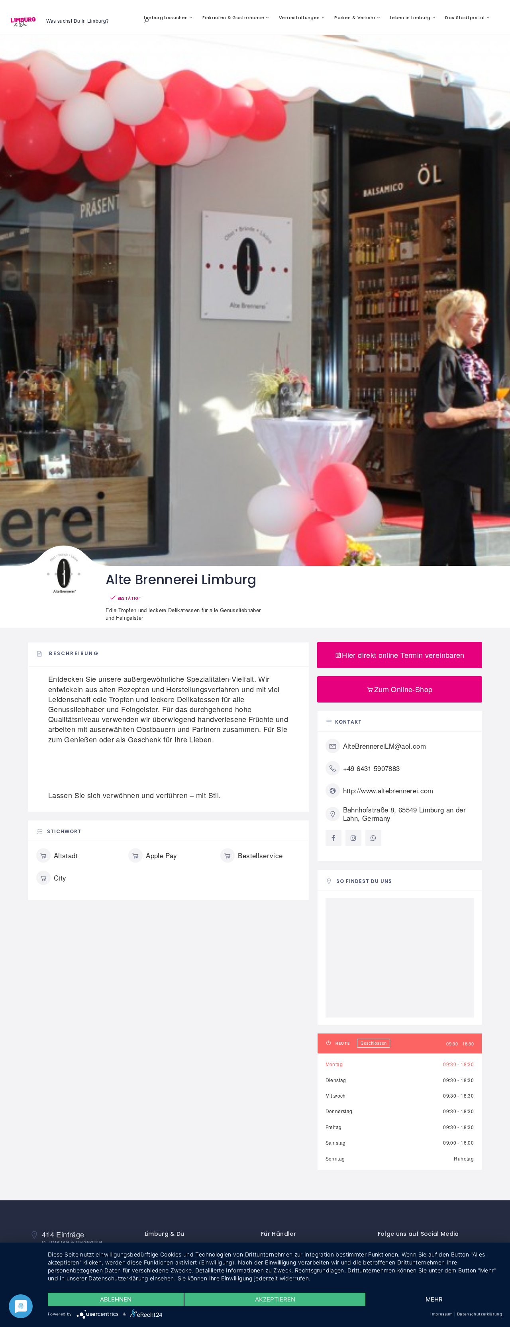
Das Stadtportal (464, 17)
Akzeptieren (275, 1299)
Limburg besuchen (166, 17)
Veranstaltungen (299, 17)
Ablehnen (115, 1299)
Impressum (441, 1313)
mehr (434, 1299)
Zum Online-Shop (403, 689)
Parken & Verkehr (354, 17)
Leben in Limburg (410, 17)
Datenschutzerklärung (479, 1313)
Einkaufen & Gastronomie (233, 17)
